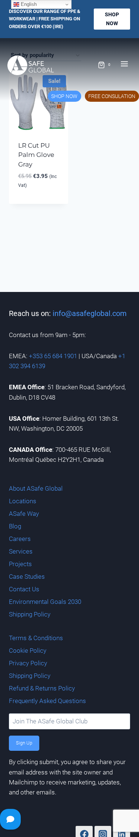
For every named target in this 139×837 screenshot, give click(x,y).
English (28, 4)
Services (21, 551)
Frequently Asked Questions (47, 701)
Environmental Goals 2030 (45, 601)
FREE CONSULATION (111, 96)
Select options (38, 202)
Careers (20, 538)
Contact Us (24, 589)
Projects (20, 564)
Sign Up (24, 743)
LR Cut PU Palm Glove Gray (36, 155)
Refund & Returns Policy (42, 688)
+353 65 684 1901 (53, 356)
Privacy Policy (28, 663)
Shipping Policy (29, 614)
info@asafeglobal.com (90, 313)
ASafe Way (24, 513)
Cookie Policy (27, 650)
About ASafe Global (36, 488)
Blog (15, 526)
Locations (22, 501)
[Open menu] (128, 61)
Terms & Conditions (36, 638)
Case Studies (27, 576)
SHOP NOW (64, 96)
